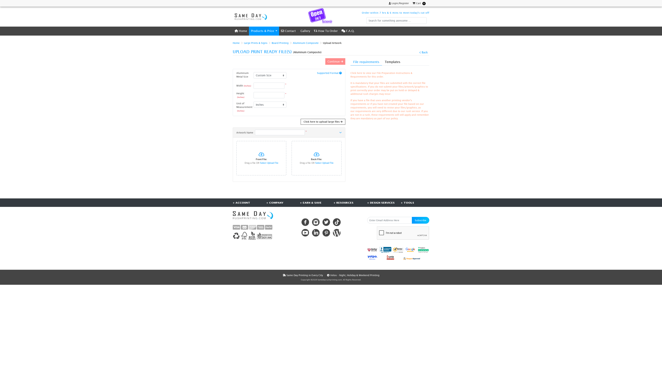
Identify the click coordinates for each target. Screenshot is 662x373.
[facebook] (305, 222)
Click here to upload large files (322, 121)
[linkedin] (316, 233)
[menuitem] (241, 31)
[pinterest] (326, 233)
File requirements (366, 62)
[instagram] (316, 222)
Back (425, 52)
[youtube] (305, 233)
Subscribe (420, 220)
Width (243, 85)
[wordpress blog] (337, 233)
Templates (392, 62)
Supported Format (328, 72)
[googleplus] (372, 250)
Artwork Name (244, 132)
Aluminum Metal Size (242, 74)
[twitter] (326, 222)
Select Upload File (269, 163)
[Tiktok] (337, 222)
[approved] (411, 258)
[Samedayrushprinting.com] (250, 16)
